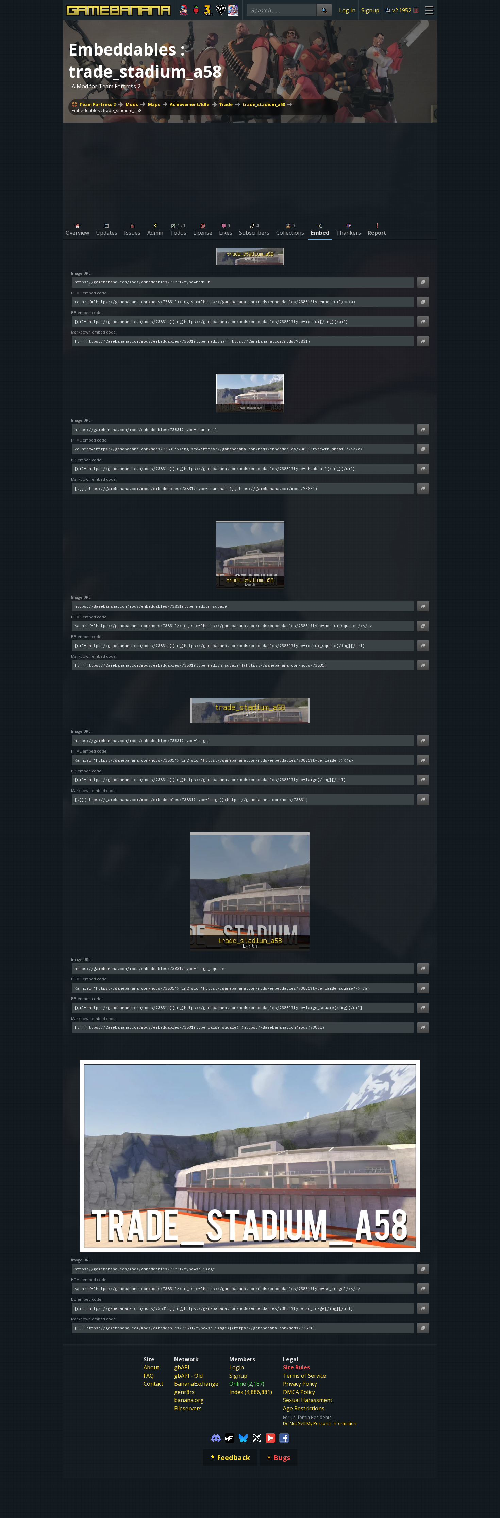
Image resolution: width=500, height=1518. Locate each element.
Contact (153, 1384)
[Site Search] (324, 10)
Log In (347, 10)
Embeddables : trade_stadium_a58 (106, 110)
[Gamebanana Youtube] (270, 1437)
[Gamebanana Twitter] (256, 1437)
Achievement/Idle (189, 104)
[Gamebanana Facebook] (284, 1437)
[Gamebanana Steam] (229, 1437)
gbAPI (181, 1367)
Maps (154, 104)
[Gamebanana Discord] (216, 1437)
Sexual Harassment (307, 1400)
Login (236, 1367)
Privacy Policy (300, 1384)
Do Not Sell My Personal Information (319, 1423)
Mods (132, 104)
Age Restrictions (303, 1408)
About (151, 1367)
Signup (370, 10)
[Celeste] (196, 10)
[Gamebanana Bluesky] (243, 1437)
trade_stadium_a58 (264, 104)
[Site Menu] (429, 10)
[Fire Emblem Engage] (233, 10)
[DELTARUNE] (221, 10)
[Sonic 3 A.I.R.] (208, 10)
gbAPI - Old (188, 1375)
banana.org (189, 1400)
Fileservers (188, 1408)
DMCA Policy (299, 1392)
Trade (226, 104)
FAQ (149, 1375)
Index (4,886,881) (250, 1392)
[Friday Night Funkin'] (183, 10)
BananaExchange (196, 1384)
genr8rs (184, 1392)
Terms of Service (304, 1375)
